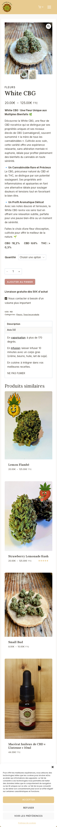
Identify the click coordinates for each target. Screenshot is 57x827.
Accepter (28, 799)
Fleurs (10, 87)
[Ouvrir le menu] (51, 7)
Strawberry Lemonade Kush (28, 556)
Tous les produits (31, 314)
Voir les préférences (28, 815)
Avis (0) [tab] (11, 329)
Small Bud (15, 642)
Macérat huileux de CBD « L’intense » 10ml (26, 745)
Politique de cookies (27, 823)
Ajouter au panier (20, 281)
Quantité (10, 257)
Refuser (28, 807)
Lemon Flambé (18, 464)
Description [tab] (13, 324)
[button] (52, 767)
